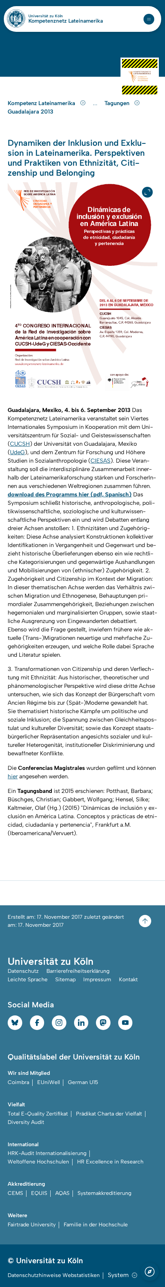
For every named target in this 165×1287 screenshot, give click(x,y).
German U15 (83, 1082)
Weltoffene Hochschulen (38, 1161)
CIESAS (101, 460)
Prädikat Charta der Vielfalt (109, 1114)
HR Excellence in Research (110, 1161)
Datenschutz (23, 971)
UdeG (17, 452)
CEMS (15, 1193)
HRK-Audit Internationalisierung (47, 1153)
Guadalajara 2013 (30, 111)
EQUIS (39, 1193)
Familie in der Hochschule (96, 1224)
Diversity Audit (26, 1122)
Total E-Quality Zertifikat (38, 1114)
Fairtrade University (32, 1224)
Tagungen (117, 103)
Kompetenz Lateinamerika (42, 103)
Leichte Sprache (28, 979)
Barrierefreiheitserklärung (77, 971)
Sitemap (65, 979)
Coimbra (18, 1082)
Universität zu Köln (58, 16)
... (96, 103)
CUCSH (20, 443)
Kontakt (128, 979)
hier (13, 776)
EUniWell (48, 1082)
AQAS (62, 1193)
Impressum (97, 979)
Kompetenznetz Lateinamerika (65, 21)
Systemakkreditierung (104, 1193)
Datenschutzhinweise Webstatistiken (54, 1275)
